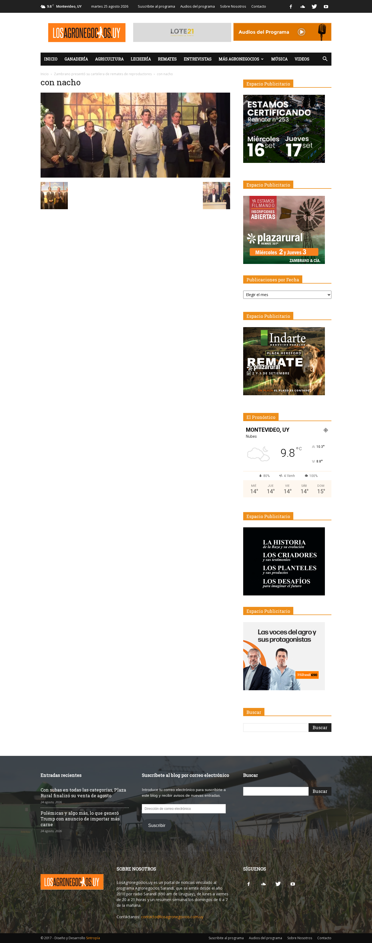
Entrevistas (198, 59)
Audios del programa (197, 6)
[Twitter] (314, 6)
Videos (302, 59)
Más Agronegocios (239, 59)
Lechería (141, 59)
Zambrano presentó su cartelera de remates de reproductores (103, 74)
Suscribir (156, 825)
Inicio (50, 59)
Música (279, 59)
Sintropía (93, 938)
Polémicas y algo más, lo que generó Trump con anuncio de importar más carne (80, 818)
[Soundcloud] (302, 6)
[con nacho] (135, 176)
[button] (324, 59)
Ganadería (76, 59)
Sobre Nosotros (233, 6)
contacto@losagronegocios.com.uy (172, 916)
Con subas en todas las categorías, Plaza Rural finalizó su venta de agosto (83, 792)
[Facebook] (290, 6)
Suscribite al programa (156, 6)
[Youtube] (326, 6)
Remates (167, 59)
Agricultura (109, 59)
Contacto (258, 6)
